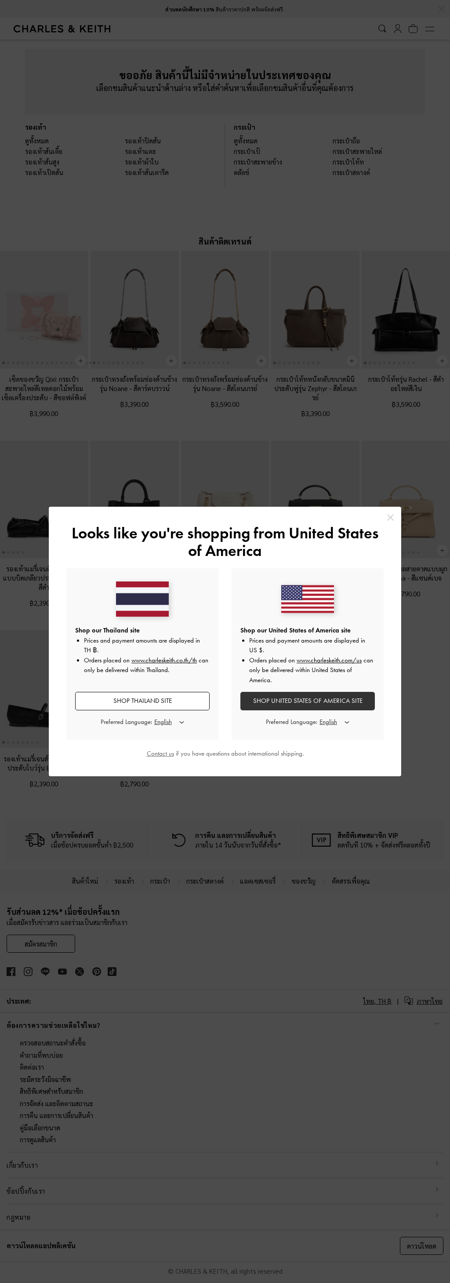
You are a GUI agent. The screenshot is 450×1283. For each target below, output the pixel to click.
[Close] (390, 517)
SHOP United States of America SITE (308, 701)
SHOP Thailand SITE (142, 701)
